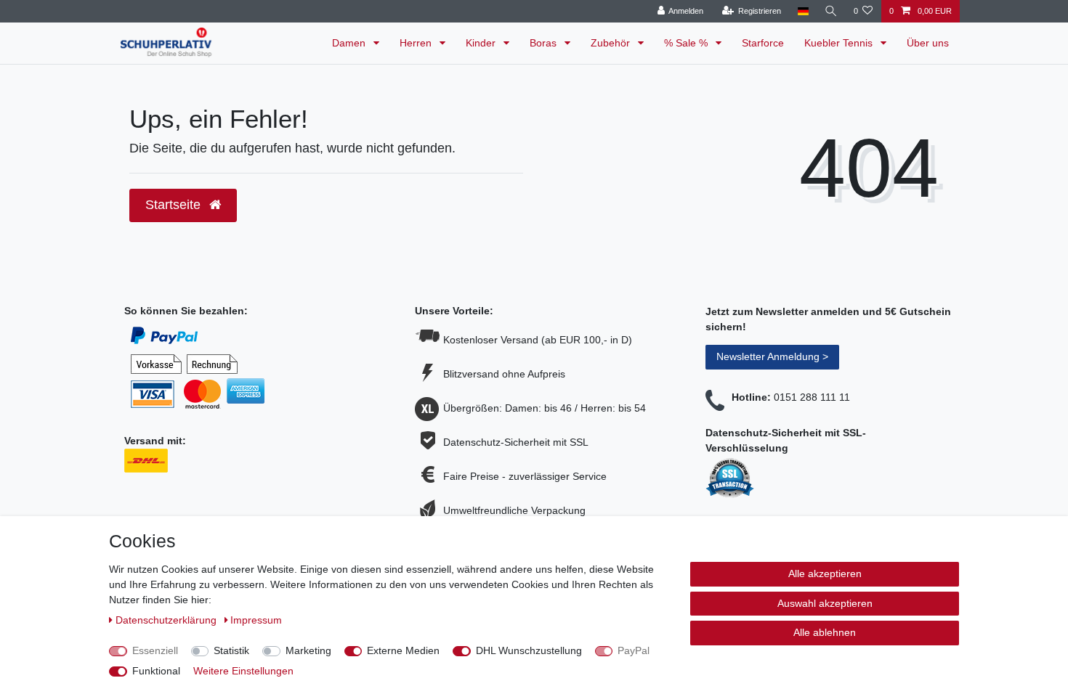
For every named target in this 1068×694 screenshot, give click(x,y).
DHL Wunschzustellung (529, 650)
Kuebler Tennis (839, 43)
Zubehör (612, 43)
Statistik (231, 650)
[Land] (802, 11)
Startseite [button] (174, 204)
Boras (544, 43)
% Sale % (687, 43)
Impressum (256, 620)
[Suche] (831, 11)
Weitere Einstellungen (243, 671)
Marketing (308, 650)
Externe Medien (403, 650)
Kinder (482, 43)
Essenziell (155, 650)
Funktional (156, 671)
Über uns (928, 43)
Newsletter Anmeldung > (772, 356)
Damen (350, 43)
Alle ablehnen (824, 632)
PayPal (634, 650)
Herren (417, 43)
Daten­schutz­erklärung (167, 620)
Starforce (763, 43)
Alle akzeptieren (825, 573)
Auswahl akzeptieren (825, 603)
